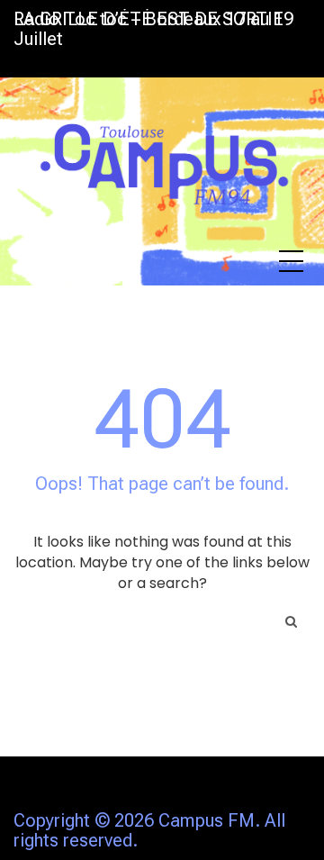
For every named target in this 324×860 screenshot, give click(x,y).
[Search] (291, 621)
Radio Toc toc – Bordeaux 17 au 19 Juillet (153, 29)
